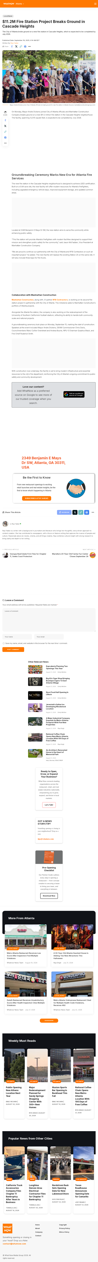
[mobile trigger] (96, 3)
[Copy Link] (21, 46)
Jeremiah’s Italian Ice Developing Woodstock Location (56, 706)
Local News (8, 16)
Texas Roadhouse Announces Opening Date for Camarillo (82, 1191)
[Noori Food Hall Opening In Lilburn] (35, 695)
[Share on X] (16, 46)
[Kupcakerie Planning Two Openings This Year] (35, 669)
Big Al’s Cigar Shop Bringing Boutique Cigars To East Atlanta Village (58, 680)
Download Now (49, 896)
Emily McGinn (62, 672)
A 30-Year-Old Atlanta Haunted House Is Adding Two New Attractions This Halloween (71, 955)
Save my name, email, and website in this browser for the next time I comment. (36, 643)
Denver (56, 1179)
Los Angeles (81, 1179)
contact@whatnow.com (14, 1244)
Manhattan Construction (23, 300)
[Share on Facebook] (12, 46)
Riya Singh (61, 728)
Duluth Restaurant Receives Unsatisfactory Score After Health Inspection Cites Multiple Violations (26, 1003)
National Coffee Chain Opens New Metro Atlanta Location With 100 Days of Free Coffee (57, 737)
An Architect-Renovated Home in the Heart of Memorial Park (56, 752)
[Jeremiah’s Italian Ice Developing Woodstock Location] (35, 707)
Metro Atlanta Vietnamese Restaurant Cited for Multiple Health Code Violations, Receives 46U (72, 1003)
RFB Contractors (60, 300)
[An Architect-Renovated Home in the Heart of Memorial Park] (35, 753)
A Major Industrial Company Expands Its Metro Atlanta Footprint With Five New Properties (58, 721)
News (9, 1179)
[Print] (25, 46)
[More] (29, 46)
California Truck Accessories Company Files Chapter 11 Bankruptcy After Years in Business (14, 1194)
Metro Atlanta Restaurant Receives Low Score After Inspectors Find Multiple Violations (24, 955)
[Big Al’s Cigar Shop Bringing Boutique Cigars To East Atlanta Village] (35, 681)
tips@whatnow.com (46, 839)
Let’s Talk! (49, 805)
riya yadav (14, 43)
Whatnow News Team (15, 963)
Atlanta (10, 1081)
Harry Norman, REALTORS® (54, 760)
